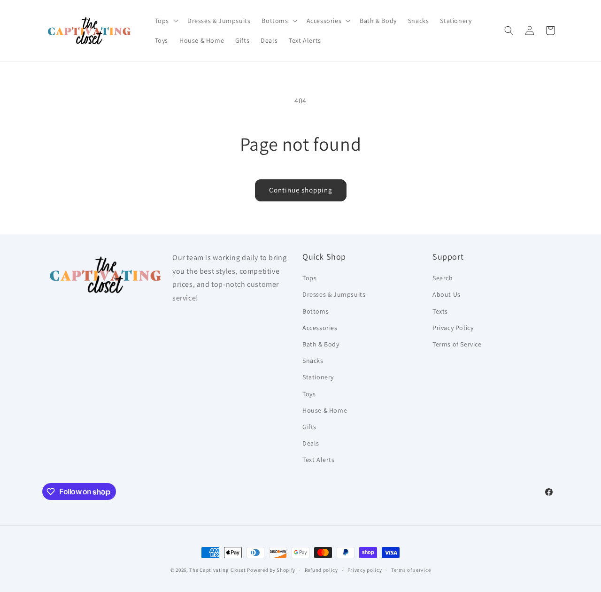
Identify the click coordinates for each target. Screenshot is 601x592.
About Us (446, 294)
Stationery (318, 377)
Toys (309, 394)
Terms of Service (457, 344)
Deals (310, 443)
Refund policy (321, 570)
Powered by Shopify (271, 570)
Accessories (320, 327)
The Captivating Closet (217, 570)
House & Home (324, 410)
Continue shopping (300, 189)
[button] (165, 21)
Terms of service (411, 570)
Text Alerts (318, 459)
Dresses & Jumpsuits (333, 294)
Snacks (313, 360)
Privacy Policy (452, 327)
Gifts (309, 427)
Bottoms (315, 311)
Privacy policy (364, 570)
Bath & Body (320, 344)
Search (442, 278)
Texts (440, 311)
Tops (309, 278)
